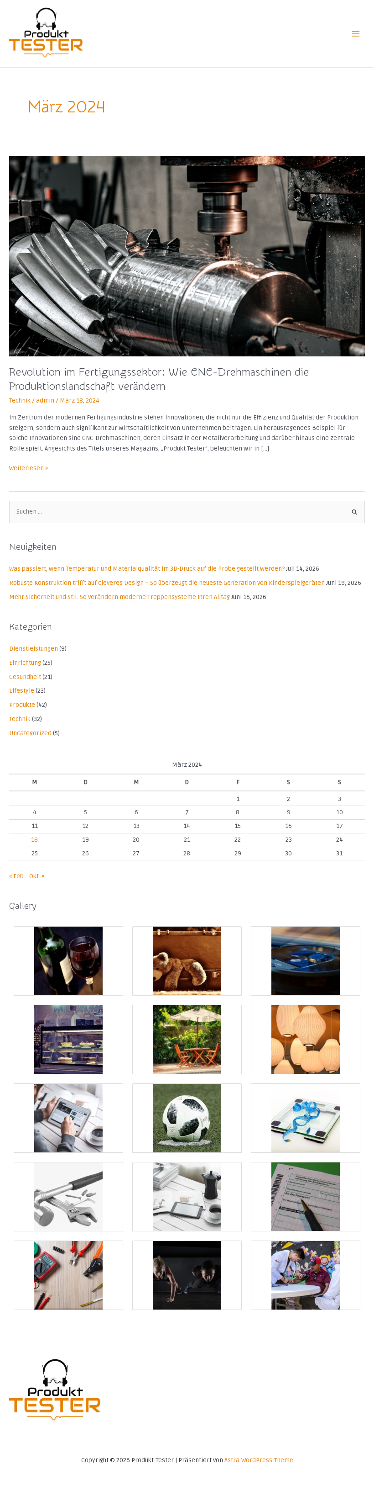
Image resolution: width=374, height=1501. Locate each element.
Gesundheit (25, 677)
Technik (20, 400)
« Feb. (17, 876)
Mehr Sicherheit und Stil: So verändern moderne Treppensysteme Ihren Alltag (119, 597)
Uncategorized (30, 733)
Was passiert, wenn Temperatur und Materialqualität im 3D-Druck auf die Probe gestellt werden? (147, 569)
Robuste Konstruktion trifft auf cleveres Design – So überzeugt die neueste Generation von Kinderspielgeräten (167, 583)
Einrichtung (25, 663)
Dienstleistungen (33, 648)
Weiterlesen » (28, 467)
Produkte (22, 705)
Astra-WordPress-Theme (258, 1460)
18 (34, 839)
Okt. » (36, 876)
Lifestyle (21, 691)
